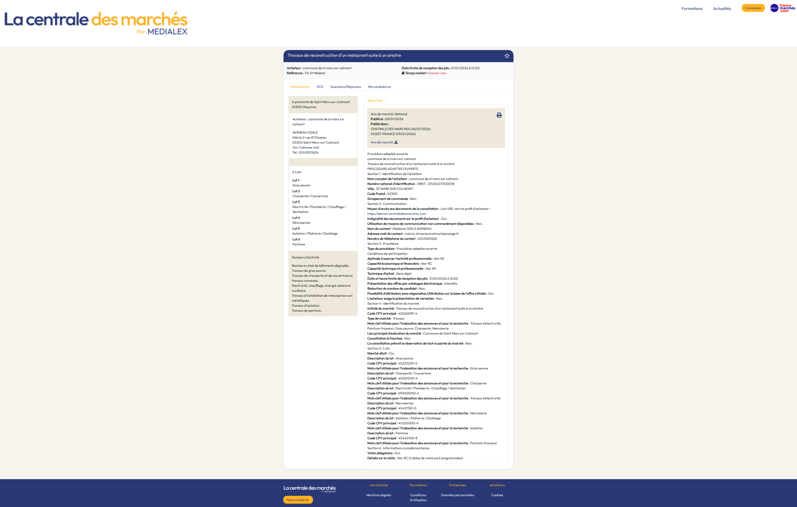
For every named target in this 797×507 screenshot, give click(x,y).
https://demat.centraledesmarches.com (396, 214)
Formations (692, 8)
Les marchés (378, 485)
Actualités (722, 8)
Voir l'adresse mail (305, 147)
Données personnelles (457, 495)
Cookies (497, 495)
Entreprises (457, 485)
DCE (320, 87)
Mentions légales (378, 495)
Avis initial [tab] (374, 100)
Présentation (300, 87)
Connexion (753, 8)
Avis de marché (382, 142)
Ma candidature (379, 87)
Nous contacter (298, 500)
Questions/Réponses (345, 87)
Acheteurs (497, 485)
